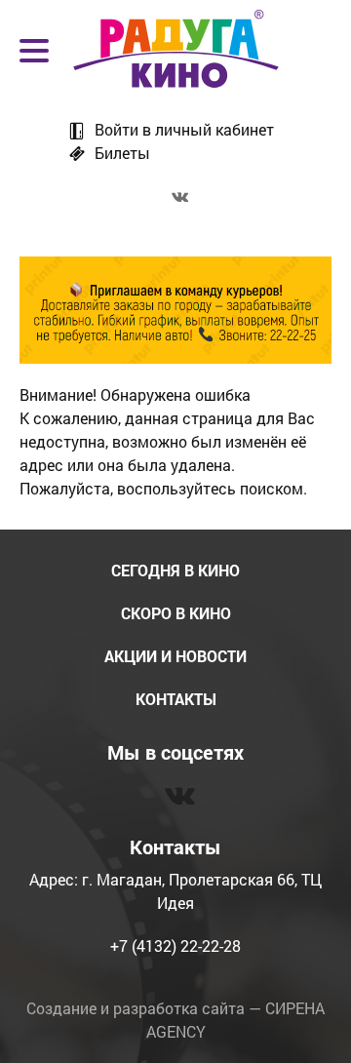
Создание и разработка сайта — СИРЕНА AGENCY (175, 1020)
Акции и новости (175, 656)
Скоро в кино (176, 613)
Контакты (176, 699)
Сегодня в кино (175, 570)
